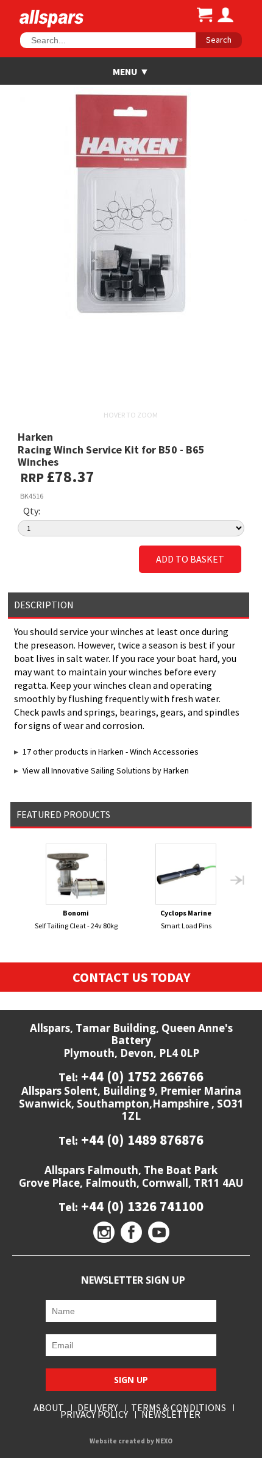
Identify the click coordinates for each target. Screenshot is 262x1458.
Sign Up (131, 1379)
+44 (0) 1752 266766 (141, 1076)
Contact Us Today (131, 977)
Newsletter (170, 1414)
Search (219, 39)
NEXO (163, 1441)
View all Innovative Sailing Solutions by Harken (106, 770)
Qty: (31, 511)
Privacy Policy (94, 1414)
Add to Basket (190, 559)
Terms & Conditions (178, 1407)
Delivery (97, 1407)
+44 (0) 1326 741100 (141, 1206)
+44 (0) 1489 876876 (141, 1139)
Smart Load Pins (185, 919)
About (49, 1407)
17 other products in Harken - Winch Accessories (111, 751)
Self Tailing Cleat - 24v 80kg (76, 919)
